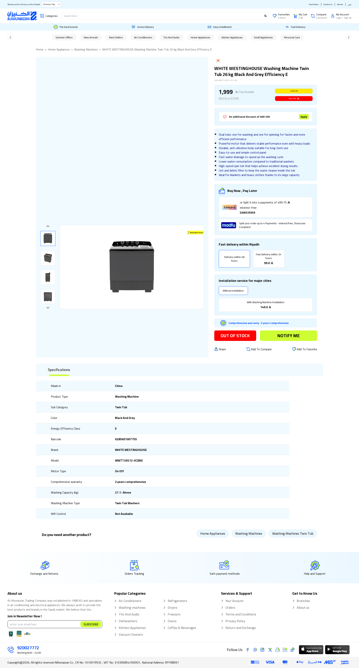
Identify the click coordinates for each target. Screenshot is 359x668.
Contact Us (327, 4)
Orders (230, 607)
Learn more (247, 212)
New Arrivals (91, 37)
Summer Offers (64, 37)
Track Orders (314, 4)
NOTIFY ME (288, 335)
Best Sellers (116, 37)
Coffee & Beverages (182, 627)
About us (303, 607)
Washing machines (132, 607)
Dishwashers (128, 621)
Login (338, 17)
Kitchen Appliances (232, 37)
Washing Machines (86, 49)
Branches (303, 600)
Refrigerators (177, 600)
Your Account (234, 600)
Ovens (172, 621)
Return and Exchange (240, 627)
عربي (350, 4)
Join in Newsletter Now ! (24, 616)
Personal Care (292, 37)
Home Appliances (200, 37)
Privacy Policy (235, 621)
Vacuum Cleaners (131, 634)
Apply (303, 116)
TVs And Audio (171, 37)
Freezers (174, 614)
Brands (340, 4)
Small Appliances (263, 37)
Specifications (59, 369)
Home (40, 49)
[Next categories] (349, 37)
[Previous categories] (10, 37)
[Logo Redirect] (21, 16)
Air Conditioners (143, 37)
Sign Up (348, 17)
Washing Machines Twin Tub (292, 533)
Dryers (172, 607)
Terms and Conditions (240, 614)
